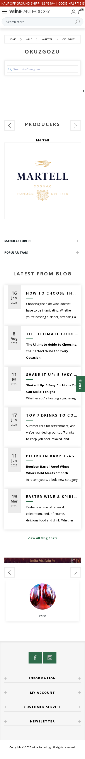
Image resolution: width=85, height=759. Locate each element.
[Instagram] (49, 657)
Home (12, 39)
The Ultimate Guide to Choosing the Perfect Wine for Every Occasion (52, 334)
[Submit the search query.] (10, 69)
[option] (42, 178)
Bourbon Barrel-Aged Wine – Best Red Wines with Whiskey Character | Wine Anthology (52, 456)
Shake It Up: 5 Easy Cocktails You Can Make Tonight (52, 374)
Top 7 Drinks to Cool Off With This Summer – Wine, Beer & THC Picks (52, 415)
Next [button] (75, 125)
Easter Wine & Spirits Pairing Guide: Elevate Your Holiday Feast (52, 496)
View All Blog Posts (43, 538)
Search (77, 22)
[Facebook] (35, 657)
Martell (42, 140)
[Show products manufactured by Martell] (43, 181)
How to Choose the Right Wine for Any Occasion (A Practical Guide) (52, 293)
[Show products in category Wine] (42, 596)
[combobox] (42, 21)
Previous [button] (9, 125)
